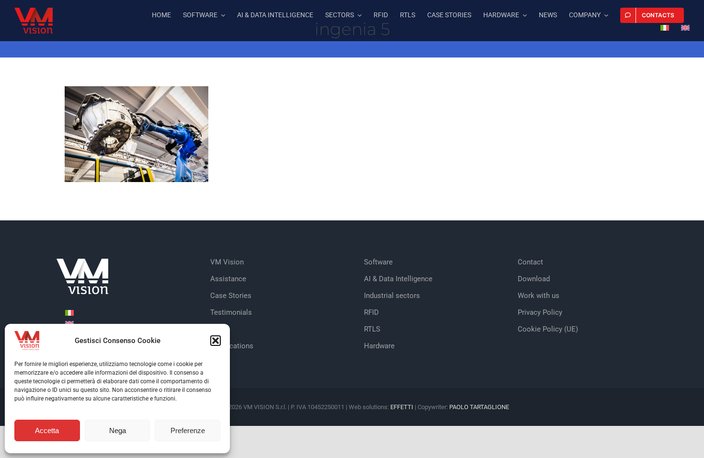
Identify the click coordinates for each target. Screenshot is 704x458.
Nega (117, 430)
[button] (215, 340)
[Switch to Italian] (664, 28)
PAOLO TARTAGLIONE (479, 407)
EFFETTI (402, 407)
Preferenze (187, 430)
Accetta (47, 430)
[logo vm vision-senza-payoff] (33, 11)
